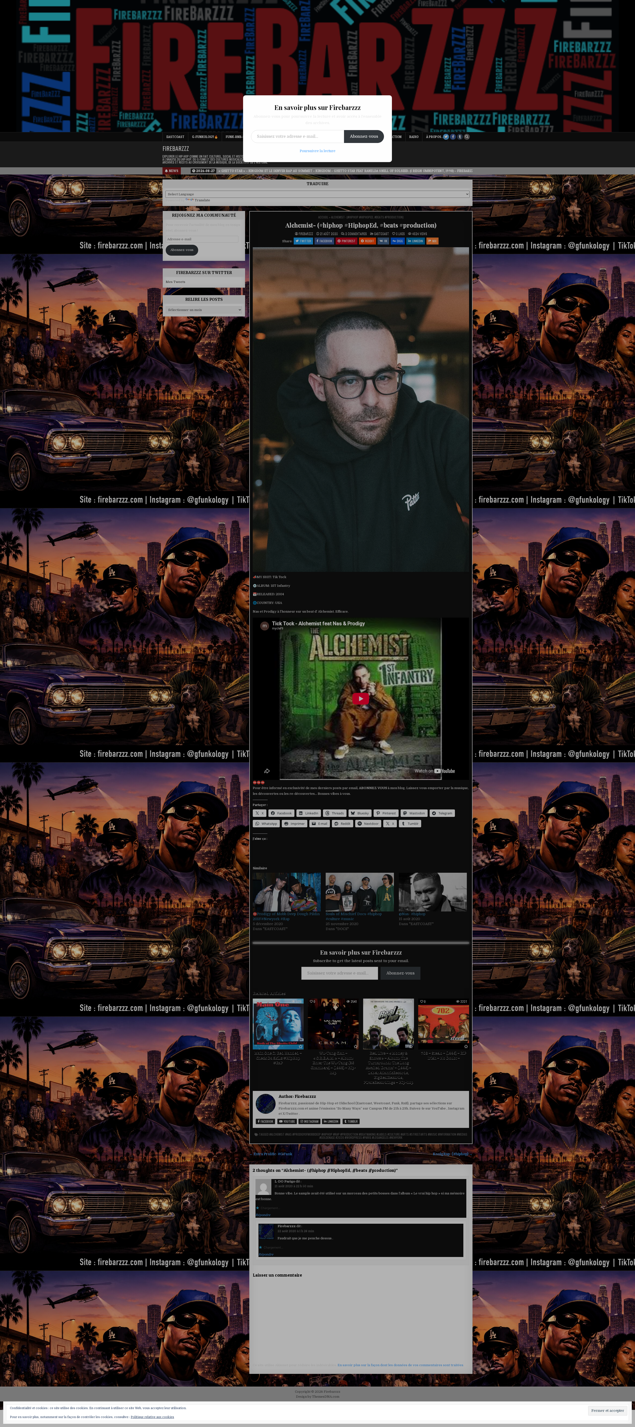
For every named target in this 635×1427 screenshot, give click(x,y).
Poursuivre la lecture (317, 151)
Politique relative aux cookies (152, 1417)
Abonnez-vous (364, 136)
